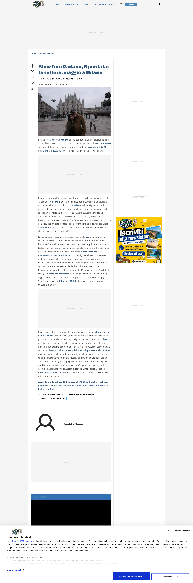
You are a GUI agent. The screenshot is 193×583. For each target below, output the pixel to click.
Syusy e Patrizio (100, 4)
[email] (32, 82)
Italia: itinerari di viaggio (51, 394)
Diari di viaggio (83, 4)
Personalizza (168, 576)
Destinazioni (68, 4)
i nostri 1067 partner (22, 541)
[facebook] (32, 65)
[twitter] (32, 71)
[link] (32, 88)
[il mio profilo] (121, 4)
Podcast (112, 4)
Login (131, 4)
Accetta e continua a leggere (132, 576)
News (58, 4)
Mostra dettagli (14, 570)
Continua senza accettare (179, 530)
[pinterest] (32, 77)
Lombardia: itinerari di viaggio (82, 394)
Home (33, 53)
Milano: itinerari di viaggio (52, 398)
